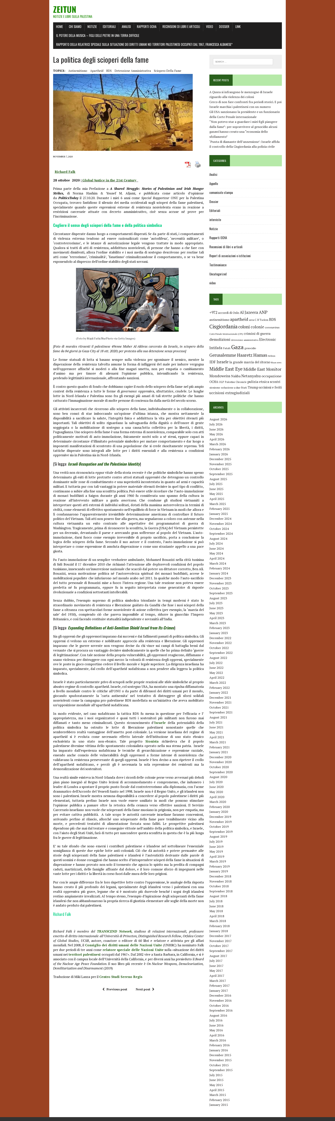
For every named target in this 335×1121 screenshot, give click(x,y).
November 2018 (220, 881)
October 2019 (219, 826)
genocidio (250, 348)
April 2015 (216, 1090)
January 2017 (218, 990)
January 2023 (218, 633)
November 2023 (220, 583)
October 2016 (219, 1005)
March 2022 (217, 682)
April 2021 (216, 737)
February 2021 (219, 747)
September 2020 (221, 772)
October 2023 (219, 588)
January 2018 (218, 931)
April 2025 (216, 499)
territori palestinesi (85, 954)
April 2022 (216, 677)
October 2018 (219, 886)
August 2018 (218, 896)
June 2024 (216, 548)
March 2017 (217, 981)
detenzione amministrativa (133, 71)
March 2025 (217, 504)
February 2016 (219, 1045)
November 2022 (220, 643)
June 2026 (216, 429)
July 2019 (216, 841)
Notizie (92, 26)
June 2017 (216, 966)
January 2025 (218, 514)
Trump (253, 387)
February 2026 (219, 449)
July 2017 (216, 961)
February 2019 (219, 866)
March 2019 (217, 861)
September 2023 (221, 593)
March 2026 (217, 444)
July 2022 (216, 663)
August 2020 (218, 777)
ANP (263, 312)
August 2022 (218, 658)
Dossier (224, 26)
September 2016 (221, 1010)
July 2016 (216, 1020)
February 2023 (219, 628)
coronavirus (272, 327)
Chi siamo (75, 26)
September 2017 (221, 951)
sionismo (214, 387)
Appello (213, 183)
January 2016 (218, 1050)
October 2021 (219, 707)
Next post (143, 989)
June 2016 (216, 1025)
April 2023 (216, 618)
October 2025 (219, 469)
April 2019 (216, 856)
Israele (223, 361)
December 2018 (220, 876)
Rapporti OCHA (146, 26)
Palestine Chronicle (236, 382)
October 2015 (219, 1065)
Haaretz (244, 355)
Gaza (237, 347)
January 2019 (218, 871)
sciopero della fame (167, 71)
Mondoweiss (219, 375)
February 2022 (219, 687)
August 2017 (218, 956)
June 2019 (216, 846)
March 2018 (217, 921)
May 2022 (216, 673)
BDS (109, 71)
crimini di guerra (257, 333)
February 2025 (219, 509)
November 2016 (220, 1000)
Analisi (126, 26)
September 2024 (221, 533)
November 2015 (220, 1060)
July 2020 (216, 782)
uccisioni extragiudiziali (229, 392)
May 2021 (216, 732)
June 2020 (216, 787)
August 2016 (218, 1015)
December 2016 (220, 995)
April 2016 (216, 1035)
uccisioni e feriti (270, 387)
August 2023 (218, 598)
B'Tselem (262, 320)
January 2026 (218, 454)
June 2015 (216, 1080)
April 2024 (216, 558)
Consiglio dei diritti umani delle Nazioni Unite (123, 945)
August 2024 (218, 538)
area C (252, 320)
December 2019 (220, 817)
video (212, 283)
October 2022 (219, 648)
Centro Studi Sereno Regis (120, 976)
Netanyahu (251, 375)
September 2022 (221, 653)
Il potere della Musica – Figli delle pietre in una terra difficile (97, 35)
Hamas (260, 355)
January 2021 (218, 752)
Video (209, 26)
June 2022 (216, 667)
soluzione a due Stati (234, 387)
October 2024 (219, 529)
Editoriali (109, 26)
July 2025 (216, 484)
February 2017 (219, 985)
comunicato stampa (221, 192)
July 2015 (216, 1075)
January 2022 (218, 692)
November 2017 (220, 941)
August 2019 (218, 836)
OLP (221, 382)
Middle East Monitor (262, 369)
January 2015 (218, 1105)
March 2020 (217, 802)
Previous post (116, 989)
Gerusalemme (222, 355)
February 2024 (219, 568)
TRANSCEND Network (114, 931)
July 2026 (216, 424)
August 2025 (218, 479)
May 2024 (216, 553)
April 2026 (216, 439)
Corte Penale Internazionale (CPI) (226, 333)
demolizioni (219, 339)
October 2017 (219, 946)
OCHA (213, 382)
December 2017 (220, 936)
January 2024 (218, 573)
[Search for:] (243, 61)
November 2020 (220, 762)
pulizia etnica (258, 381)
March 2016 (217, 1040)
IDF (212, 361)
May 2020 (216, 792)
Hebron (271, 355)
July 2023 (216, 603)
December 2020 (220, 757)
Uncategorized (218, 274)
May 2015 (216, 1085)
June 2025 (216, 489)
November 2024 (220, 523)
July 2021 (216, 722)
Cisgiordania (223, 326)
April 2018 (216, 916)
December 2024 (220, 518)
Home (59, 26)
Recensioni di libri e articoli (181, 26)
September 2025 (221, 474)
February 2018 (219, 926)
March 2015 (217, 1095)
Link (238, 26)
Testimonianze (217, 265)
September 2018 (221, 891)
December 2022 (220, 638)
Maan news (276, 362)
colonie (257, 327)
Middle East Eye (226, 369)
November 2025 (220, 464)
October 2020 (219, 767)
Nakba (236, 376)
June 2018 (216, 906)
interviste (215, 219)
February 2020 (219, 807)
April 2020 (216, 797)
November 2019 (220, 822)
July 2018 (216, 901)
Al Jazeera (249, 312)
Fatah (226, 348)
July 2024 (216, 543)
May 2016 (216, 1030)
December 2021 (220, 697)
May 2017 (216, 970)
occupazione (271, 376)
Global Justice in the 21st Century (109, 180)
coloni (244, 327)
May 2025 (216, 494)
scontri (275, 382)
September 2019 (221, 831)
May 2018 (216, 911)
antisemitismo (77, 71)
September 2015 (221, 1070)
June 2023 (216, 608)
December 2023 (220, 578)
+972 (213, 312)
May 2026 (216, 434)
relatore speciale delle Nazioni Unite (133, 949)
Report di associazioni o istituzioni (230, 255)
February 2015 (219, 1100)
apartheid (96, 71)
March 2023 (217, 623)
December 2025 (220, 459)
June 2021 (216, 727)
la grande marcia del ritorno (249, 362)
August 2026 (218, 419)
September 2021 (221, 712)
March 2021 (217, 742)
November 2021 (220, 702)
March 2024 (217, 563)
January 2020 (218, 812)
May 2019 (216, 851)
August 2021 (218, 717)
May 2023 (216, 613)
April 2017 (216, 976)
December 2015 (220, 1055)
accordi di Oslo (228, 313)
